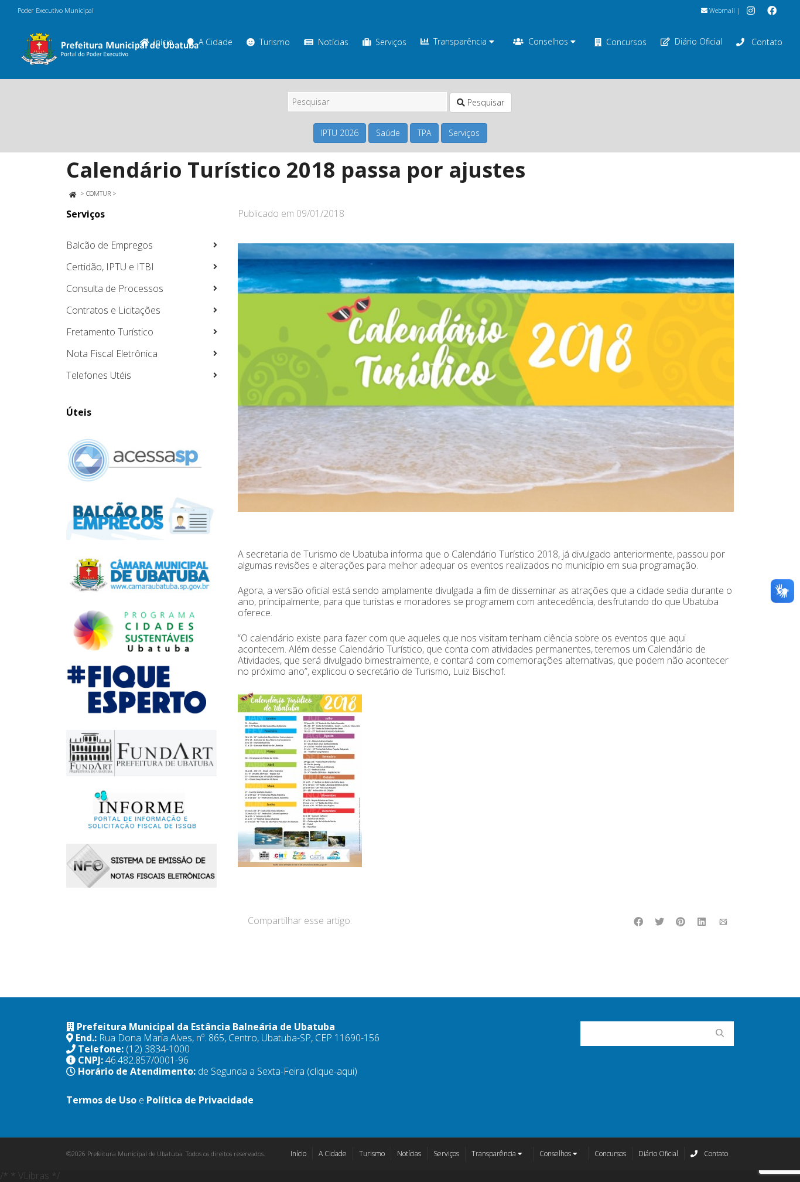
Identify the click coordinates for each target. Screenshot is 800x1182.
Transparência (461, 41)
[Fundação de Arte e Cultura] (141, 753)
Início (298, 1154)
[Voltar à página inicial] (72, 193)
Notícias (333, 41)
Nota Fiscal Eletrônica (112, 353)
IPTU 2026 (339, 132)
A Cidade (216, 41)
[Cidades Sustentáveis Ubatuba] (141, 631)
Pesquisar (484, 102)
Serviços (390, 41)
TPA (424, 132)
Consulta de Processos (114, 288)
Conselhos (549, 41)
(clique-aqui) (332, 1071)
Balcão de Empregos (109, 245)
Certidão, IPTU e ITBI (110, 266)
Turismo (274, 41)
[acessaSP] (141, 460)
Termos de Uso (101, 1099)
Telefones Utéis (98, 375)
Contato (765, 41)
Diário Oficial (698, 41)
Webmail (721, 10)
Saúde (388, 132)
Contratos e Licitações (113, 310)
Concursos (626, 41)
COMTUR (98, 193)
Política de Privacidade (200, 1099)
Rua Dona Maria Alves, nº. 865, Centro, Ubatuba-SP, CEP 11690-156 (239, 1037)
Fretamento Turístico (109, 331)
